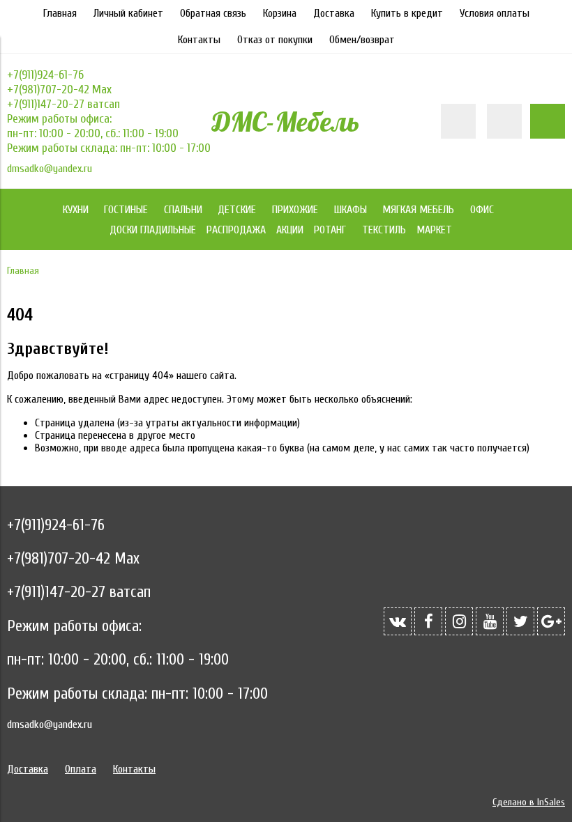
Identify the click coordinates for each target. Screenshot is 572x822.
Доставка (333, 13)
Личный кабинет (128, 13)
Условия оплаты (494, 13)
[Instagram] (459, 621)
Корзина (279, 13)
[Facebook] (428, 621)
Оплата (80, 769)
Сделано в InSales (528, 802)
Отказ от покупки (275, 39)
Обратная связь (213, 13)
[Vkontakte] (398, 621)
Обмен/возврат (362, 39)
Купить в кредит (407, 13)
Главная (60, 13)
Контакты (199, 39)
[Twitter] (520, 621)
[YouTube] (490, 621)
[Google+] (551, 621)
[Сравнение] (504, 121)
